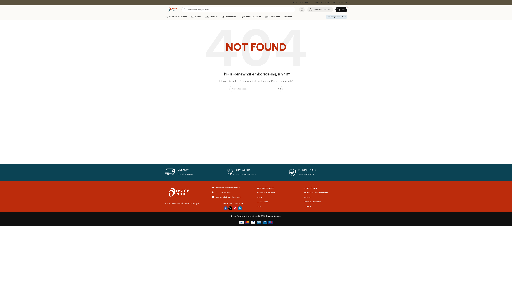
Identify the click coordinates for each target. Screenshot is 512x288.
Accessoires (262, 202)
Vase (259, 206)
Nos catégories (265, 188)
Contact (307, 206)
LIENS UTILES (310, 188)
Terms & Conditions (312, 202)
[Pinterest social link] (235, 208)
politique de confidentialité (316, 193)
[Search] (280, 89)
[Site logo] (172, 9)
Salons (260, 197)
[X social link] (230, 208)
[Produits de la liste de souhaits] (302, 9)
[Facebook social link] (226, 208)
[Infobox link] (300, 3)
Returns (307, 197)
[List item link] (233, 192)
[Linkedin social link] (240, 208)
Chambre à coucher (266, 193)
